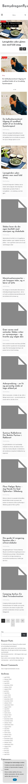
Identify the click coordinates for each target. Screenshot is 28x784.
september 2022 (8, 724)
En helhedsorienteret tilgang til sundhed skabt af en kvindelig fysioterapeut (14, 81)
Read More (9, 49)
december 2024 (8, 685)
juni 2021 (6, 750)
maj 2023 (6, 709)
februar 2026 (7, 679)
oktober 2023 (8, 703)
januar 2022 (7, 736)
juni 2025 (6, 681)
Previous (21, 48)
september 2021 (8, 744)
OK (15, 779)
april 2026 (7, 677)
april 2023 (7, 711)
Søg (2, 632)
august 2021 (7, 746)
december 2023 (8, 699)
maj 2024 (6, 693)
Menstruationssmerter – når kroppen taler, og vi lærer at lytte (14, 280)
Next (24, 48)
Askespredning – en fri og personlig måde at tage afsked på (13, 386)
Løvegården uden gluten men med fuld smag (12, 175)
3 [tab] (15, 89)
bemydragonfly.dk (11, 26)
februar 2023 (7, 715)
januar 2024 (7, 697)
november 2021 (8, 740)
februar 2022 (7, 734)
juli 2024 (6, 691)
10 (22, 620)
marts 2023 (7, 713)
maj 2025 (6, 683)
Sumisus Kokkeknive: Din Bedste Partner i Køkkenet (12, 435)
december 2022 (8, 719)
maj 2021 (6, 752)
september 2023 (8, 705)
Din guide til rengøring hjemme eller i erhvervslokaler (13, 540)
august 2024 (7, 689)
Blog (5, 23)
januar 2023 (7, 717)
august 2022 (7, 726)
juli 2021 (6, 748)
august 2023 (7, 707)
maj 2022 (6, 728)
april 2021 (7, 754)
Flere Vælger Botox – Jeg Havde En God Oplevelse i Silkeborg (12, 489)
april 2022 (7, 730)
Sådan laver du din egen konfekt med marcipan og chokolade (13, 229)
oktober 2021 (8, 742)
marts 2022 (7, 732)
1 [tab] (12, 89)
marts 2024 (7, 695)
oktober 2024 (8, 687)
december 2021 (8, 738)
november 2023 (8, 701)
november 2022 (8, 720)
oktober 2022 (8, 722)
